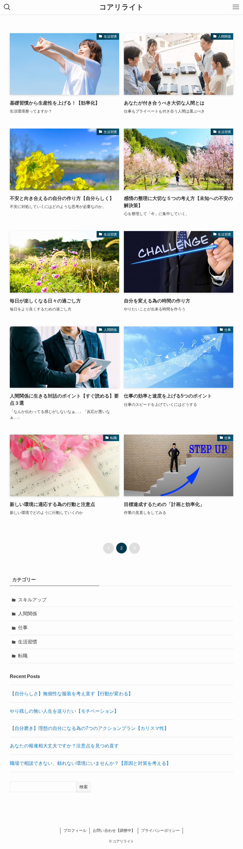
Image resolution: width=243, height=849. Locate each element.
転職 (23, 655)
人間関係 (27, 613)
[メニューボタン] (236, 7)
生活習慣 (27, 641)
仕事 (23, 627)
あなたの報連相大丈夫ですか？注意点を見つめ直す (64, 745)
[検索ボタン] (7, 7)
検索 (83, 786)
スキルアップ (32, 599)
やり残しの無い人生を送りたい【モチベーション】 (64, 711)
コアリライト (121, 7)
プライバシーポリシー (160, 830)
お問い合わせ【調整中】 (114, 830)
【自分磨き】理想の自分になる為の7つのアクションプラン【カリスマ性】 (89, 728)
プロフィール (75, 830)
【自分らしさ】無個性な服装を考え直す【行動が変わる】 (71, 693)
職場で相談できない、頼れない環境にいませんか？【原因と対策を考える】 (90, 763)
